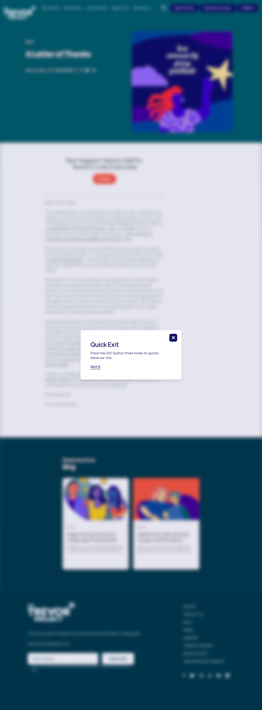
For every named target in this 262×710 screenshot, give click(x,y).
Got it (96, 367)
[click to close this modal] (173, 338)
